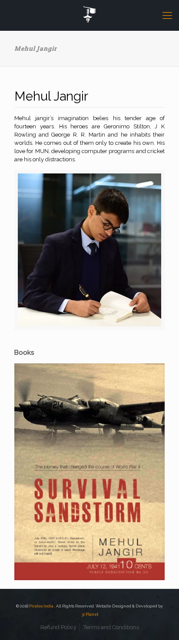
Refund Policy (58, 627)
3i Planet (89, 614)
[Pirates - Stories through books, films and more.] (89, 15)
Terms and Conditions (111, 627)
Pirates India (41, 606)
